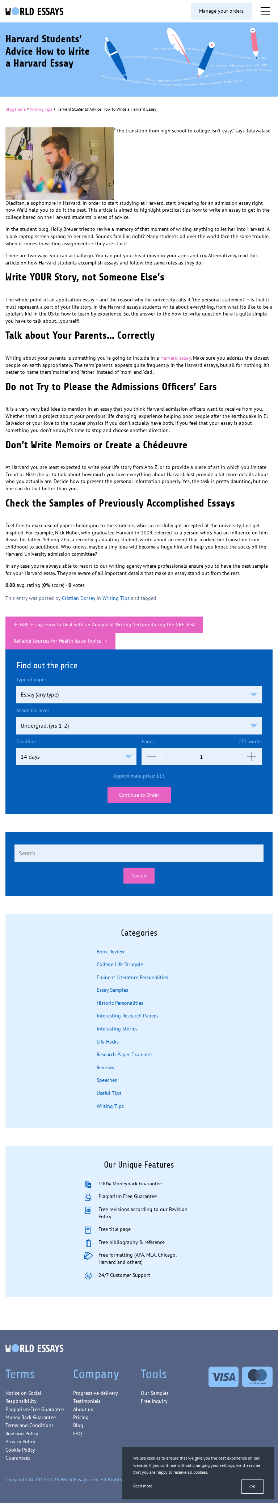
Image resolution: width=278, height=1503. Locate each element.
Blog (78, 1425)
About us (83, 1409)
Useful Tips (109, 1093)
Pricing (81, 1417)
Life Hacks (108, 1041)
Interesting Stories (117, 1028)
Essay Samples (112, 990)
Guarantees (17, 1458)
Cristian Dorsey (78, 598)
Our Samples (155, 1393)
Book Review (111, 951)
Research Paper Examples (124, 1054)
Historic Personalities (120, 1003)
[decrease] (151, 756)
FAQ (77, 1433)
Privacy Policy (20, 1441)
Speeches (107, 1080)
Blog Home (15, 109)
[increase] (252, 756)
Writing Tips (41, 109)
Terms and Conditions (29, 1425)
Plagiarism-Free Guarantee (34, 1409)
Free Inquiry (154, 1401)
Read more (142, 1486)
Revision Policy (21, 1433)
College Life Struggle (120, 964)
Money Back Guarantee (30, 1417)
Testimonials (87, 1401)
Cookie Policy (20, 1450)
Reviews (105, 1067)
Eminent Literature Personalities (132, 977)
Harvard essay (175, 358)
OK (252, 1486)
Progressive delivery (95, 1393)
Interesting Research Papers (127, 1015)
